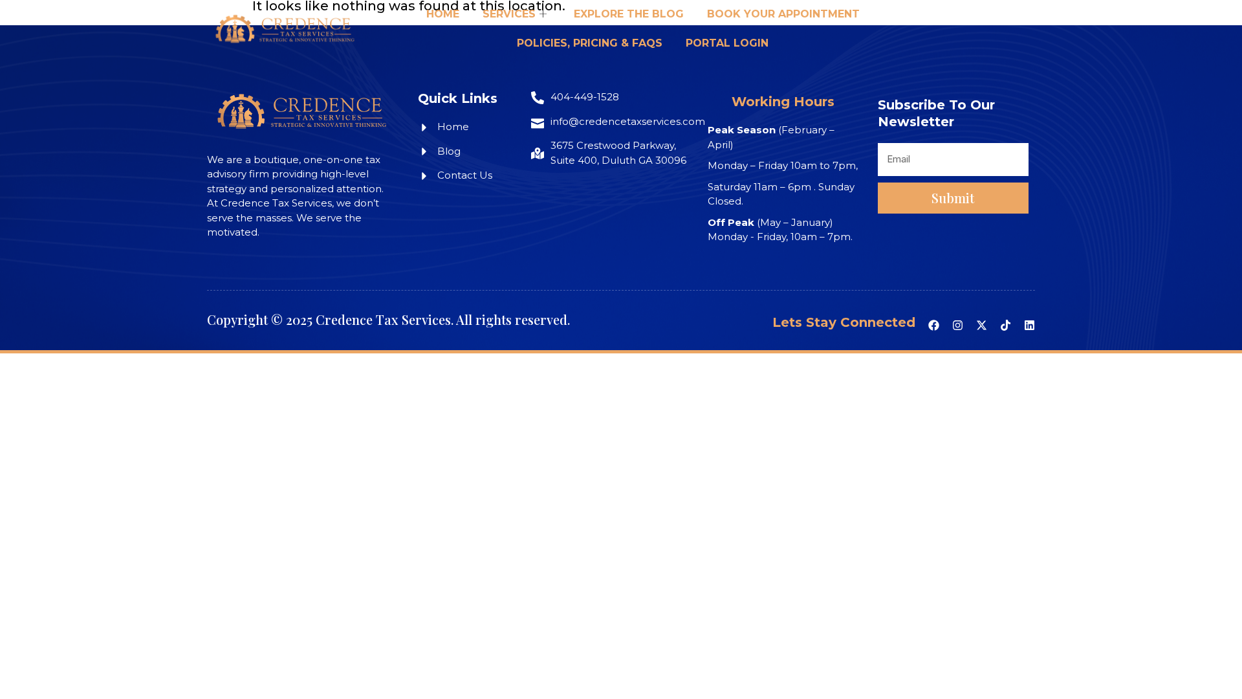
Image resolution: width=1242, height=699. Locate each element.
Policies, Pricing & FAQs (589, 43)
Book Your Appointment (783, 14)
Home (442, 14)
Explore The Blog (629, 14)
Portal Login (727, 43)
